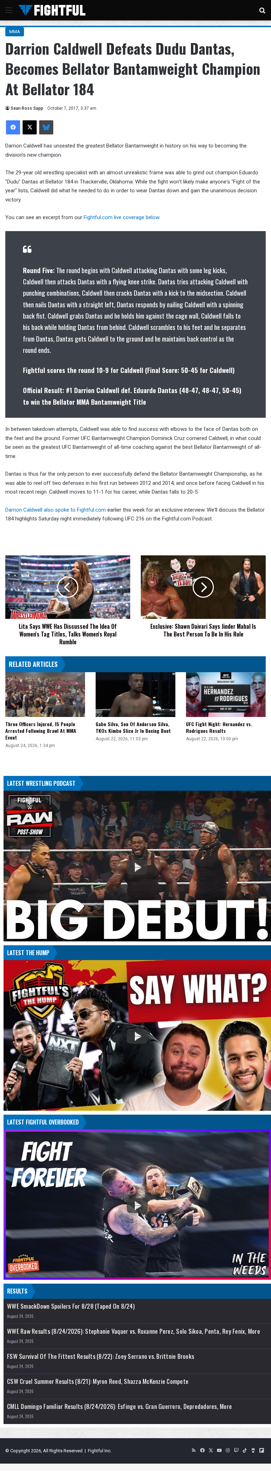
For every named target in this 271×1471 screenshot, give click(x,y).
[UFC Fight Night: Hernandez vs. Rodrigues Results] (226, 694)
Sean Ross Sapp (27, 108)
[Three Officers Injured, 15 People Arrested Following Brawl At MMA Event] (45, 694)
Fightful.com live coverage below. (122, 217)
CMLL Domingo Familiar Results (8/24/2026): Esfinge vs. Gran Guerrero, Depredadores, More (119, 1406)
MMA (14, 31)
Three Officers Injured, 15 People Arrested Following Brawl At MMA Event (40, 730)
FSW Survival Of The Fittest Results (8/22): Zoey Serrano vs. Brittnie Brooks (100, 1356)
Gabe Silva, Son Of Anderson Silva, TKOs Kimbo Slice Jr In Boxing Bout (133, 727)
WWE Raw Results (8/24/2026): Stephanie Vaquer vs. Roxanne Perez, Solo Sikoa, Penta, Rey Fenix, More (133, 1331)
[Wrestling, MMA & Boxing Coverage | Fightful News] (51, 10)
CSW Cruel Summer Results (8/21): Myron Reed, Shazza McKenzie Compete (97, 1381)
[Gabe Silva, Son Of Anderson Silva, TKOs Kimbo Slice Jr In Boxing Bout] (135, 694)
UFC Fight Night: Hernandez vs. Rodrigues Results (219, 727)
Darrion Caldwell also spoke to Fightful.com (55, 510)
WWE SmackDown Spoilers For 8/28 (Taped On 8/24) (71, 1306)
